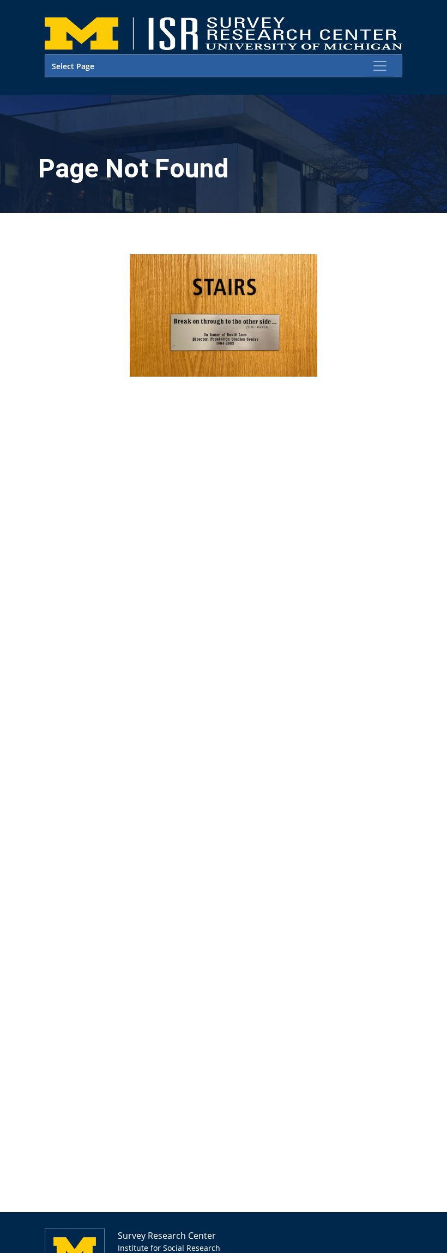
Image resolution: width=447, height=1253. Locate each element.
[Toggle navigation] (380, 66)
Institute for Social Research (169, 1248)
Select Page (73, 66)
